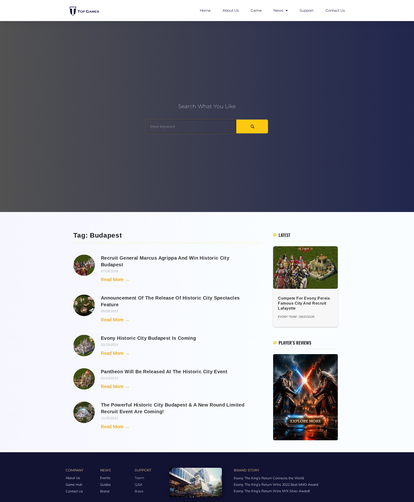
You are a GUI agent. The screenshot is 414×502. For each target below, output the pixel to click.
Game (256, 10)
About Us (231, 10)
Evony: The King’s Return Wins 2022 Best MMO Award (276, 484)
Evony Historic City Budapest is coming (148, 338)
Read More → (115, 279)
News (278, 10)
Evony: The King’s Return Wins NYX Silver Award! (272, 491)
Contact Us (335, 10)
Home (205, 10)
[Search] (252, 126)
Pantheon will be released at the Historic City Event (164, 371)
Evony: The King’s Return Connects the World (269, 478)
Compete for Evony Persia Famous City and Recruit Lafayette (304, 303)
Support (306, 10)
